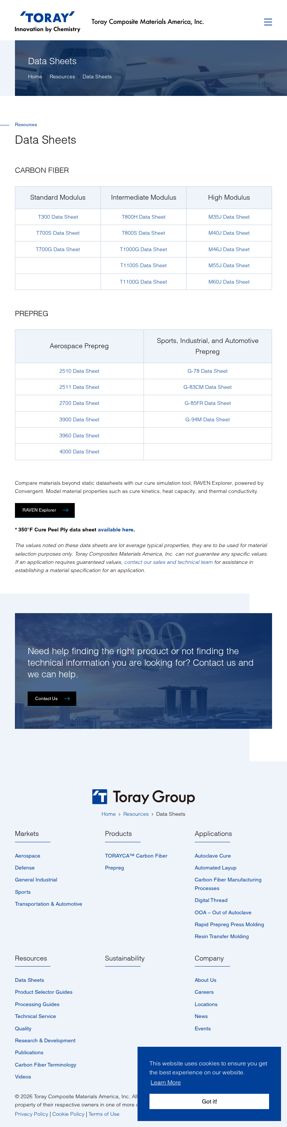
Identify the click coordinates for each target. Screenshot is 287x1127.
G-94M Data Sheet (207, 419)
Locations (206, 1004)
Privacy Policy (31, 1114)
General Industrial (36, 880)
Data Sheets (29, 980)
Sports (23, 892)
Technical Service (35, 1016)
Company (209, 958)
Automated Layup (216, 868)
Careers (204, 992)
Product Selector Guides (43, 992)
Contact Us (46, 698)
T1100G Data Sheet (143, 281)
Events (203, 1028)
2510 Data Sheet (79, 371)
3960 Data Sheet (79, 435)
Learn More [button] (166, 1082)
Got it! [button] (209, 1101)
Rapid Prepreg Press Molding (229, 924)
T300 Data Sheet (58, 216)
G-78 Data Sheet (208, 371)
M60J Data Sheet (229, 281)
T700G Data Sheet (58, 249)
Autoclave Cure (213, 856)
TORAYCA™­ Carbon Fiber (136, 856)
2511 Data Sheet (79, 387)
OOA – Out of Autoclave (223, 912)
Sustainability (125, 958)
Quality (23, 1028)
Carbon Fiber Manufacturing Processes (228, 884)
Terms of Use (104, 1114)
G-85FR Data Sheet (208, 403)
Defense (25, 868)
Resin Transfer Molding (222, 936)
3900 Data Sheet (79, 419)
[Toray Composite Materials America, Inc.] (115, 22)
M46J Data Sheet (229, 249)
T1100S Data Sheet (143, 265)
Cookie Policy (68, 1114)
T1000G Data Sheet (143, 249)
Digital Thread (211, 900)
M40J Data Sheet (229, 233)
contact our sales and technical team (168, 562)
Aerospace (27, 856)
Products (118, 833)
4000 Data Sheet (79, 451)
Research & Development (45, 1040)
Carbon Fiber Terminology (45, 1065)
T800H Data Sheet (144, 216)
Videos (23, 1077)
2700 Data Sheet (79, 403)
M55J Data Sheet (229, 265)
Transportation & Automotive (48, 904)
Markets (27, 833)
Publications (29, 1052)
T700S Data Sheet (58, 233)
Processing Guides (37, 1004)
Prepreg (114, 868)
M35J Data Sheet (229, 216)
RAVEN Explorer (39, 510)
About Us (205, 980)
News (201, 1016)
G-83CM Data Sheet (207, 387)
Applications (213, 833)
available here (115, 530)
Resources (31, 958)
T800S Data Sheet (143, 233)
